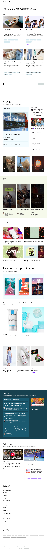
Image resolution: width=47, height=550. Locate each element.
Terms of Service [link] (26, 548)
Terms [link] (24, 535)
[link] (6, 1)
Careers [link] (20, 535)
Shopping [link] (6, 498)
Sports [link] (5, 495)
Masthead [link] (9, 535)
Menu (43, 1)
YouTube (39, 478)
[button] (13, 31)
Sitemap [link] (4, 541)
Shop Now (4, 373)
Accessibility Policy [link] (34, 535)
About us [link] (4, 535)
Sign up (41, 83)
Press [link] (16, 535)
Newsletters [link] (6, 500)
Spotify (29, 478)
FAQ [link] (13, 535)
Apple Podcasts (34, 478)
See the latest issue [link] (7, 44)
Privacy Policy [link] (21, 548)
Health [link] (5, 492)
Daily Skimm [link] (7, 490)
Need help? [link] (5, 539)
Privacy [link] (27, 535)
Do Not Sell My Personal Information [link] (18, 537)
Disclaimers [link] (41, 535)
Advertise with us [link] (6, 537)
